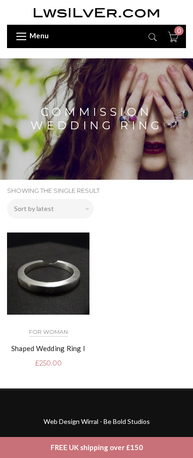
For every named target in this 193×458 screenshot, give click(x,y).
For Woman (48, 331)
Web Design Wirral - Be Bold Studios (97, 421)
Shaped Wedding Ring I (48, 348)
